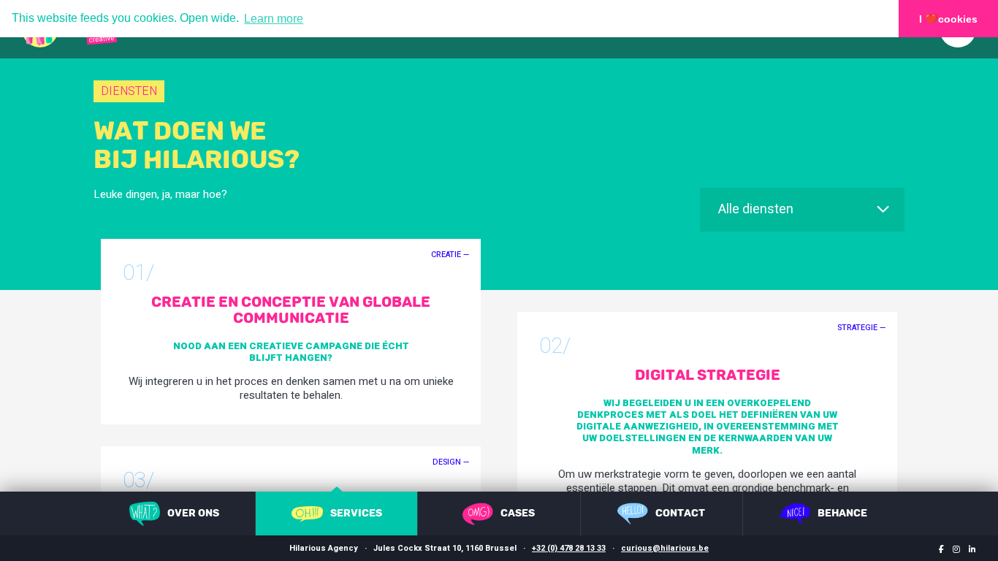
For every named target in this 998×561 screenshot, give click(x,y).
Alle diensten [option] (755, 210)
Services (356, 513)
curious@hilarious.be (665, 548)
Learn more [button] (273, 18)
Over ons (193, 513)
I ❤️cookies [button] (948, 19)
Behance (842, 513)
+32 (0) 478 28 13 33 (569, 548)
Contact (680, 513)
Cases (517, 513)
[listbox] (802, 210)
